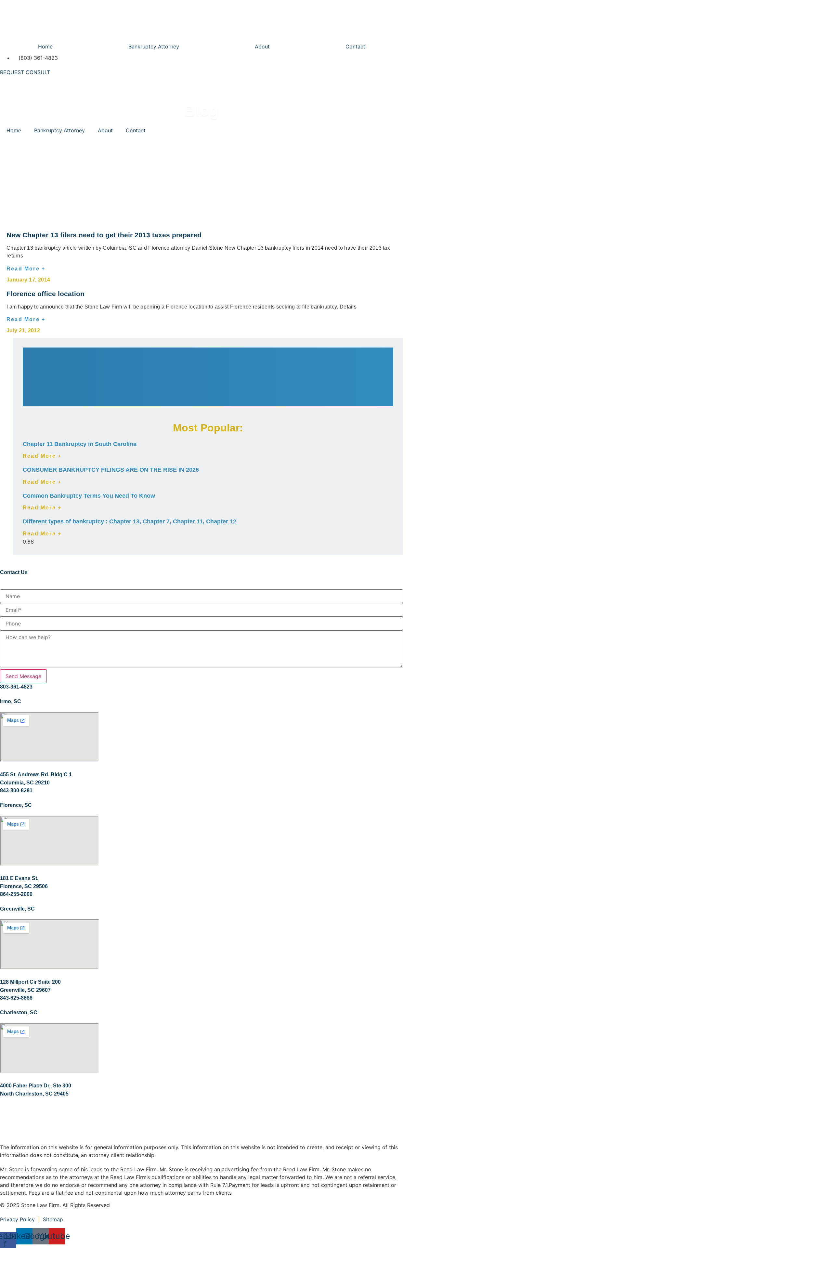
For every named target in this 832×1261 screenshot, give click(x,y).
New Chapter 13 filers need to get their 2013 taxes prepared (104, 235)
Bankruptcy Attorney (153, 46)
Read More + (25, 268)
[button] (208, 355)
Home (45, 46)
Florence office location (45, 293)
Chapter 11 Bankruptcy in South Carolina (79, 444)
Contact (355, 46)
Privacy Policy (17, 1219)
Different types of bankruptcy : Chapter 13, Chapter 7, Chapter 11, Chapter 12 (129, 521)
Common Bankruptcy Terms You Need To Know (89, 496)
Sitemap (54, 1219)
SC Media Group (100, 1252)
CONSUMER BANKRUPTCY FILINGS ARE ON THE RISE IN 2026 (111, 469)
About (262, 46)
